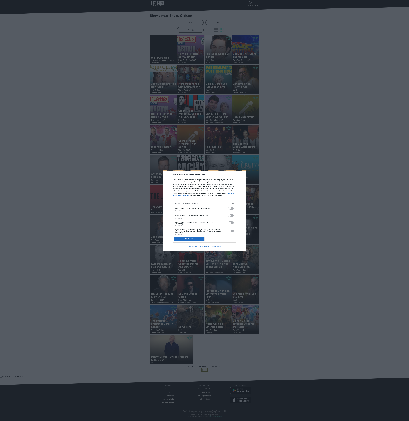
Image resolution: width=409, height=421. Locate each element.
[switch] (231, 208)
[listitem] (204, 203)
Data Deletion (192, 246)
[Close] (241, 175)
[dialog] (204, 211)
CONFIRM (189, 239)
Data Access (204, 246)
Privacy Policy (216, 246)
